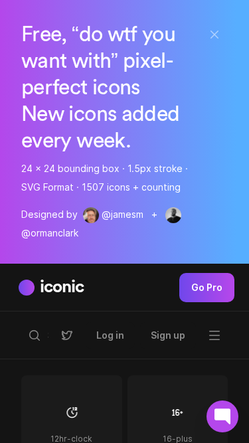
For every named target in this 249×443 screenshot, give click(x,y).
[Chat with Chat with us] (222, 416)
